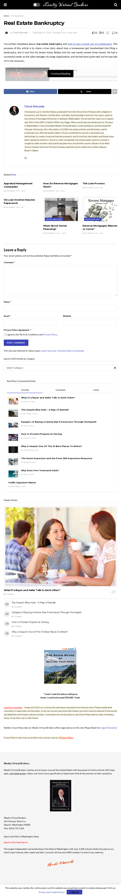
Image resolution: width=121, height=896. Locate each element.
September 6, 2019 (12, 191)
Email (7, 315)
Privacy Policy (50, 334)
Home (6, 16)
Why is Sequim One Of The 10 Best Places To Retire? (51, 446)
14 (64, 191)
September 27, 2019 (52, 233)
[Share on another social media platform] (114, 91)
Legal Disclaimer (109, 727)
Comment (9, 262)
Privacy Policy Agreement (17, 329)
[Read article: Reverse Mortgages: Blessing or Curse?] (101, 209)
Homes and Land (54, 219)
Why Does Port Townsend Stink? (40, 470)
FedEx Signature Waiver (22, 482)
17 (102, 233)
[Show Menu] (5, 4)
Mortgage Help (17, 16)
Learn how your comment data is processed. (62, 350)
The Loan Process (94, 183)
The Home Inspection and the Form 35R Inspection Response (56, 458)
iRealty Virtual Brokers (65, 4)
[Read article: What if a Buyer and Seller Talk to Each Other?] (60, 546)
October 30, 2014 (91, 233)
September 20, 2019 (42, 32)
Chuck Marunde (20, 32)
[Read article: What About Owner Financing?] (61, 209)
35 (24, 191)
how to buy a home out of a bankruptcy (90, 43)
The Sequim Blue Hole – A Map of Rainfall (45, 409)
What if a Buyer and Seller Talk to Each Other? (48, 397)
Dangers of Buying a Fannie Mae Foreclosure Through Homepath (58, 422)
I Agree (74, 891)
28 (64, 233)
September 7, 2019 (91, 188)
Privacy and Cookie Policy (51, 892)
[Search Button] (115, 4)
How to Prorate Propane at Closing (41, 434)
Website (67, 316)
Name (8, 301)
